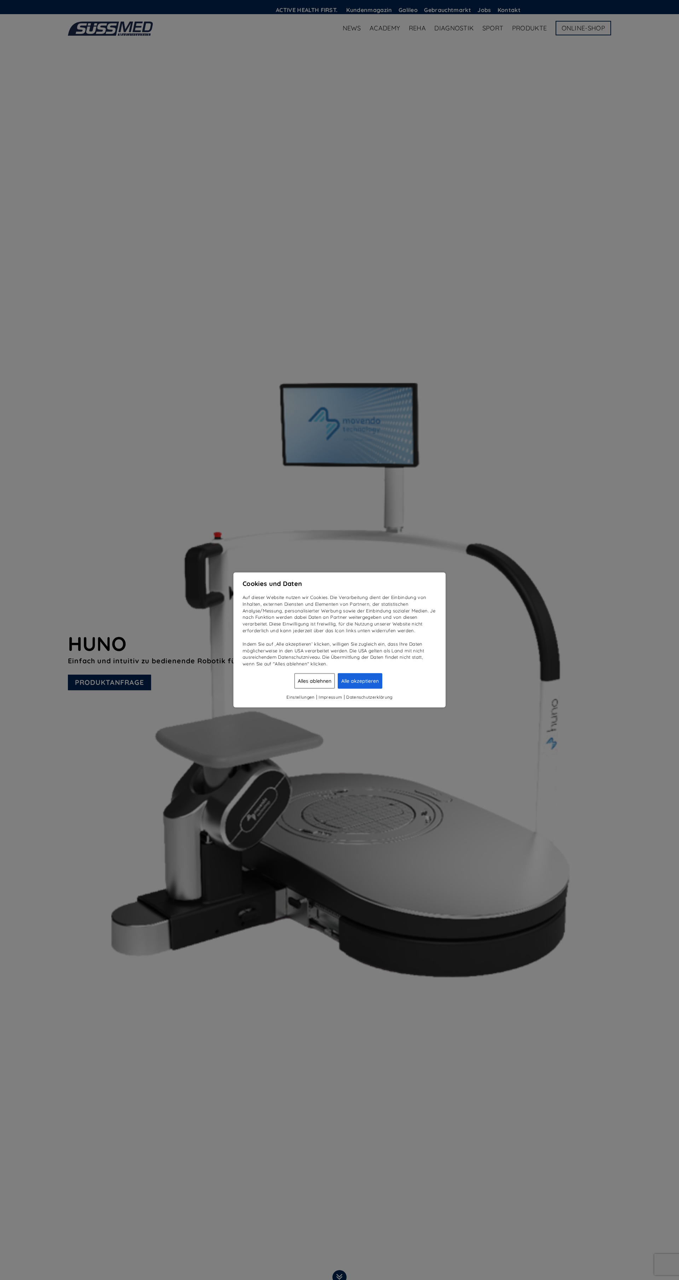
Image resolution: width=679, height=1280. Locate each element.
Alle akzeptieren (360, 681)
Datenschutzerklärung (369, 697)
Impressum (330, 697)
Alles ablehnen (314, 681)
